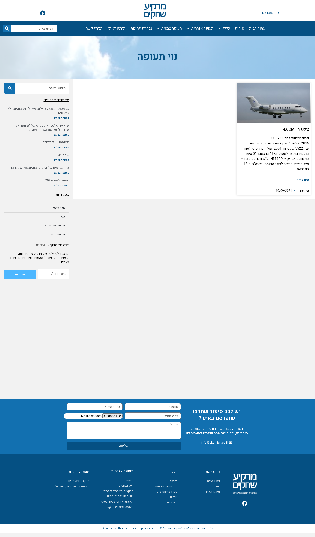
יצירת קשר (94, 28)
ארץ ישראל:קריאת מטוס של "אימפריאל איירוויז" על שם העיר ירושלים (42, 127)
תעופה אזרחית (202, 28)
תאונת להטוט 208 (57, 180)
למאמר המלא (61, 118)
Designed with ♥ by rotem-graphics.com (128, 528)
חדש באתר (59, 208)
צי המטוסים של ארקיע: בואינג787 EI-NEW (40, 167)
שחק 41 (63, 155)
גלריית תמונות (141, 28)
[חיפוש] (7, 28)
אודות (239, 28)
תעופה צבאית (171, 28)
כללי (226, 28)
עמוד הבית (257, 28)
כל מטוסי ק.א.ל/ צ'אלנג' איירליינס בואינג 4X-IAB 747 (38, 110)
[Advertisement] (36, 310)
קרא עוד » (303, 180)
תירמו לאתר (116, 28)
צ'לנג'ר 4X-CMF (296, 129)
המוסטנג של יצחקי (56, 142)
